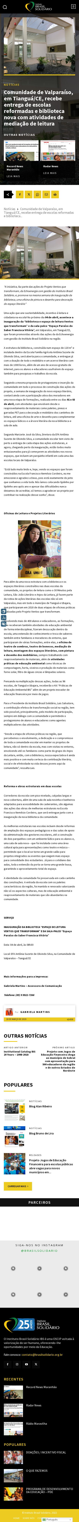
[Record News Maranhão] (21, 150)
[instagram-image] (13, 1268)
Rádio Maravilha (36, 1423)
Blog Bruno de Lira (41, 1133)
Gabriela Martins (35, 1012)
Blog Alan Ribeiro (40, 1106)
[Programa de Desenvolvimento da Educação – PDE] (13, 1494)
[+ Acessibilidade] (3, 624)
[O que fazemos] (13, 1475)
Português (52, 1519)
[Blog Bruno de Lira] (14, 1137)
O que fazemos (37, 1470)
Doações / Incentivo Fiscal (46, 1452)
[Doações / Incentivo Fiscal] (13, 1457)
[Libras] (3, 611)
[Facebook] (20, 194)
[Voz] (3, 617)
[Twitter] (36, 1364)
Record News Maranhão (15, 168)
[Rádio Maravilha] (13, 1428)
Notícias (12, 84)
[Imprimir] (55, 194)
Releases (35, 1155)
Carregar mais (17, 1186)
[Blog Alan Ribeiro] (14, 1110)
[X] (28, 194)
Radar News (50, 166)
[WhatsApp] (37, 194)
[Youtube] (26, 1364)
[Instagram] (17, 1364)
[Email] (46, 194)
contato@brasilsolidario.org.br (42, 1354)
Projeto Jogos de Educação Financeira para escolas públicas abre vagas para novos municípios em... (51, 1166)
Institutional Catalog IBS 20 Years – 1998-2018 (19, 1053)
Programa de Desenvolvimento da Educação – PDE (49, 1490)
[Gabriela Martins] (10, 1012)
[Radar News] (57, 150)
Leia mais (13, 176)
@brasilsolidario (39, 1250)
